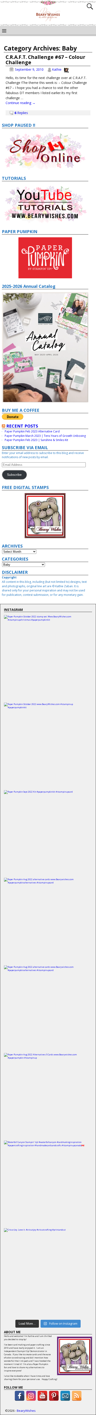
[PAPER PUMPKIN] (45, 257)
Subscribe (14, 474)
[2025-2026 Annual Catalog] (45, 347)
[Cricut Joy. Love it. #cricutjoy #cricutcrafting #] (48, 1272)
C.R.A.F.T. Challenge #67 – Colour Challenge (45, 60)
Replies (21, 113)
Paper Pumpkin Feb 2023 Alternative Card (32, 431)
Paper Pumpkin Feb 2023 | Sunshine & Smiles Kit (36, 440)
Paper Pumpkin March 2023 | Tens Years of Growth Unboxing (45, 436)
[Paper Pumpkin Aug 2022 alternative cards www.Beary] (48, 921)
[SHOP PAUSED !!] (45, 150)
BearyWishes (26, 1411)
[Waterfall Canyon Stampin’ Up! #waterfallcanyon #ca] (48, 1184)
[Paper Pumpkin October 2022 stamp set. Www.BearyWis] (48, 659)
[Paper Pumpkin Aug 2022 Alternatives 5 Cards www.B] (48, 1097)
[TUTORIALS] (45, 204)
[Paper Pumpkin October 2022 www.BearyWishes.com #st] (48, 746)
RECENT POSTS (22, 426)
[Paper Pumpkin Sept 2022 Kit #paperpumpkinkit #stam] (48, 834)
